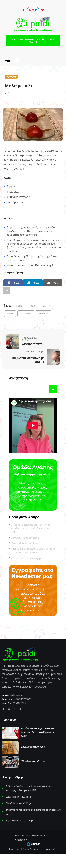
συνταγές (25, 313)
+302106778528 (22, 699)
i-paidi (19, 305)
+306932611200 (18, 703)
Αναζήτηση (18, 378)
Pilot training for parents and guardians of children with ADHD (33, 550)
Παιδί (10, 313)
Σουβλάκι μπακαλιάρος (25, 537)
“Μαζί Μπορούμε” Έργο (25, 543)
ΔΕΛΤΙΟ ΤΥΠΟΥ (32, 344)
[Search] (53, 389)
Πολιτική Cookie (50, 849)
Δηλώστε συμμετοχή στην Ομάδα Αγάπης (33, 41)
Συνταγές (11, 77)
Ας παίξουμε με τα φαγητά (27, 558)
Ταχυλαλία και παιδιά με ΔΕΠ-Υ (27, 360)
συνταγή (43, 313)
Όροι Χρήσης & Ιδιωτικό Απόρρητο (24, 849)
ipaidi (32, 305)
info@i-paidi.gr (15, 695)
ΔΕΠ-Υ (46, 305)
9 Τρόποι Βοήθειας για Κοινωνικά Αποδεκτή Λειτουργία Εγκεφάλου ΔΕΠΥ (30, 528)
